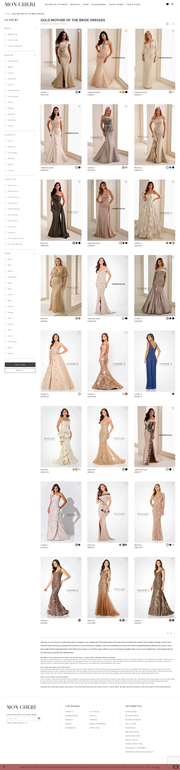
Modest (68, 724)
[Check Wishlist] (167, 4)
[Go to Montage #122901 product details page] (107, 587)
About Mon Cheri (133, 736)
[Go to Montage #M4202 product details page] (154, 134)
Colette (93, 716)
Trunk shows (131, 712)
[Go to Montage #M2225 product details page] (61, 436)
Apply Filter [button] (20, 365)
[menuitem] (56, 4)
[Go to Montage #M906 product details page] (107, 436)
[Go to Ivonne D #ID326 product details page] (61, 512)
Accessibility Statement (136, 748)
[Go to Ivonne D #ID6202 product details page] (61, 361)
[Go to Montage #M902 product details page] (107, 512)
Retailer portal (132, 716)
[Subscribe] (38, 718)
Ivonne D (69, 712)
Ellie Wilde (94, 712)
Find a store (131, 724)
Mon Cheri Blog (132, 732)
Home (7, 13)
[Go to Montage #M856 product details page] (61, 285)
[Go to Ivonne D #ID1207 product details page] (107, 134)
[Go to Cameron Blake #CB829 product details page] (61, 134)
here (157, 767)
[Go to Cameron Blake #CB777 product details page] (154, 436)
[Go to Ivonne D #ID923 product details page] (154, 587)
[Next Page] (174, 633)
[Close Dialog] (4, 767)
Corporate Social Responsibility (140, 752)
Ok (175, 766)
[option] (61, 63)
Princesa (93, 720)
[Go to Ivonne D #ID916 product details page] (61, 587)
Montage (69, 720)
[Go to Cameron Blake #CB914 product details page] (107, 210)
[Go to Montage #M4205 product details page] (61, 210)
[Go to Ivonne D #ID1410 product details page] (154, 210)
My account (131, 728)
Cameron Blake (71, 716)
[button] (167, 24)
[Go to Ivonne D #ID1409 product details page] (154, 285)
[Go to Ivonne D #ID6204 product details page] (107, 361)
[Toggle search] (172, 4)
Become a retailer (133, 720)
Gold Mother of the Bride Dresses (28, 13)
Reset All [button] (20, 370)
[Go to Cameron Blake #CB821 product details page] (107, 59)
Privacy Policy (132, 740)
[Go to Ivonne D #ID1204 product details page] (61, 59)
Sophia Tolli (95, 728)
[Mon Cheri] (21, 707)
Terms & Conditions (134, 744)
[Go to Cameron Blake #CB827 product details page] (154, 59)
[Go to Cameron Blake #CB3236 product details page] (107, 285)
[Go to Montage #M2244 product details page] (154, 512)
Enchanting (70, 728)
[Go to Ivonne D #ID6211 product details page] (154, 361)
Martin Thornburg (98, 724)
